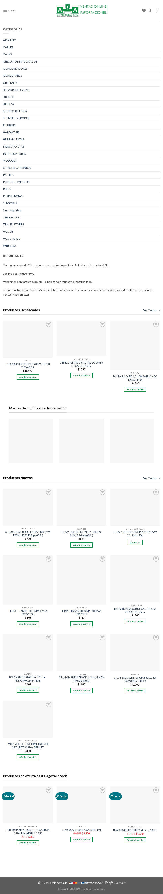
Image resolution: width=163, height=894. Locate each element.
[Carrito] (157, 10)
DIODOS (8, 97)
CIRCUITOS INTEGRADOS (20, 61)
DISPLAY (8, 104)
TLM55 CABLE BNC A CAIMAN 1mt (81, 829)
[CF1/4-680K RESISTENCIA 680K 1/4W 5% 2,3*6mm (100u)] (135, 653)
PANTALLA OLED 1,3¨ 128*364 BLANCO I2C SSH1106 (135, 378)
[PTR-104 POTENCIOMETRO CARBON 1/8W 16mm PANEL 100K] (28, 805)
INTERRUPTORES (14, 153)
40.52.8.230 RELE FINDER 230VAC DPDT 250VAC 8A (27, 366)
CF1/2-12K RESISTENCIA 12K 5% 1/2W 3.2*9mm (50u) (135, 533)
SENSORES (10, 203)
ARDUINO (9, 40)
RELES (7, 189)
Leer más (135, 542)
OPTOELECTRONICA (17, 167)
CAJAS (7, 54)
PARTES (8, 175)
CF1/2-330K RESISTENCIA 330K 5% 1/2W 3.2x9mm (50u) (81, 533)
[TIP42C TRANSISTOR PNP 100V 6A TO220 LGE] (28, 580)
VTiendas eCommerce (91, 889)
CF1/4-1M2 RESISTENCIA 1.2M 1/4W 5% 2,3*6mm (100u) (81, 679)
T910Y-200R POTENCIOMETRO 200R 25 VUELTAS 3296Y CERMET (27, 745)
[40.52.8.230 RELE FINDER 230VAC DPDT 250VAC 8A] (28, 339)
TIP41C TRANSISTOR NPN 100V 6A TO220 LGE (81, 612)
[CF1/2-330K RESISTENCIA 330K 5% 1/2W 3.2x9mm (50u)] (81, 507)
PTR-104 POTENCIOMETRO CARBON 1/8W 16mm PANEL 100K (28, 831)
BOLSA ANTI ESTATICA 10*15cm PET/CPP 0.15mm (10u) (27, 679)
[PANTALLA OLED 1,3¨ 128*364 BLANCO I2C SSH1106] (135, 345)
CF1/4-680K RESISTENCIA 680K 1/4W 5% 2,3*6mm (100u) (135, 679)
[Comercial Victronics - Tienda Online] (81, 11)
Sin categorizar (12, 210)
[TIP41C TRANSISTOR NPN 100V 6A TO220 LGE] (81, 580)
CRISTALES (10, 82)
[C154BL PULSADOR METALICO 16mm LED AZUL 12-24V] (81, 338)
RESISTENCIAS (13, 196)
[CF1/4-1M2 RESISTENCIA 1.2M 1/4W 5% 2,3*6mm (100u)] (81, 652)
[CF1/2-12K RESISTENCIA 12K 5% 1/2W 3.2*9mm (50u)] (135, 507)
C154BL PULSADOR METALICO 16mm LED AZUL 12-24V (81, 364)
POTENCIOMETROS (16, 182)
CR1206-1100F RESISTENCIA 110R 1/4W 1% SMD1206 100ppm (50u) (28, 533)
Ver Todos (150, 310)
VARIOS (8, 231)
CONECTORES (12, 75)
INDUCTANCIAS (13, 146)
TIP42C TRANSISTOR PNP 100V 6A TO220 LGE (28, 612)
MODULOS (10, 160)
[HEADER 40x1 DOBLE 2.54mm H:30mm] (135, 805)
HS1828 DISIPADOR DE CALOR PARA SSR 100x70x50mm (135, 610)
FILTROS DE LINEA (15, 111)
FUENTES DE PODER (16, 118)
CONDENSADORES (15, 68)
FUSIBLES (9, 125)
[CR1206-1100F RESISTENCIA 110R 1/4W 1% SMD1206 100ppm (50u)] (28, 507)
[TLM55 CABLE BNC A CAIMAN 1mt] (81, 804)
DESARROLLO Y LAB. (16, 90)
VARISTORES (11, 238)
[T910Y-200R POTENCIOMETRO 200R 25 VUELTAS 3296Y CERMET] (28, 719)
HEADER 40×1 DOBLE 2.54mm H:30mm (135, 830)
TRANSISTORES (13, 224)
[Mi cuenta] (150, 10)
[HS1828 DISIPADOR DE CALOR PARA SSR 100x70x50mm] (135, 578)
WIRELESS (9, 245)
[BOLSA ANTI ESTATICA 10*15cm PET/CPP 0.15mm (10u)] (28, 652)
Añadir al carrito (27, 377)
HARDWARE (11, 132)
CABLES (8, 47)
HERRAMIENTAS (13, 139)
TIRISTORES (11, 217)
